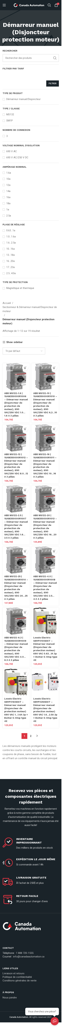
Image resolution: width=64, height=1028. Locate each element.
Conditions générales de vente (20, 980)
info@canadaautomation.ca (28, 956)
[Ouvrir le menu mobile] (4, 5)
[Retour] (30, 17)
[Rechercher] (49, 5)
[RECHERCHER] (55, 58)
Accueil (7, 303)
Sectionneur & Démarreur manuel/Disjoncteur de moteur (30, 309)
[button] (25, 368)
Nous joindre (10, 997)
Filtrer (52, 83)
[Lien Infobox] (31, 927)
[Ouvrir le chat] (55, 1021)
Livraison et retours (13, 973)
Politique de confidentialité (17, 977)
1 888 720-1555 (24, 953)
